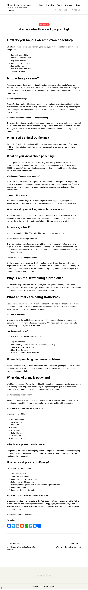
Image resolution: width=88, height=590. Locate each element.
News (78, 5)
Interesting (50, 5)
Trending (57, 10)
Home (41, 5)
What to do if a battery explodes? (68, 547)
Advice (59, 5)
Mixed (66, 10)
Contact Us (75, 10)
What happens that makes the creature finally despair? (24, 548)
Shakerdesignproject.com (18, 5)
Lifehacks (69, 5)
